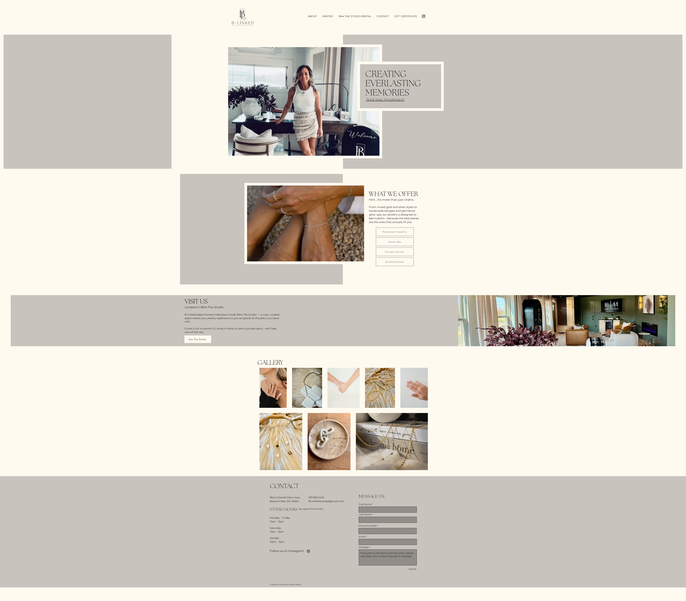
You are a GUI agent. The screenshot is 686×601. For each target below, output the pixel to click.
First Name (365, 504)
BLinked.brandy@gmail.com (326, 501)
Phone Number (368, 526)
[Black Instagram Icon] (423, 16)
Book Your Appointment (385, 100)
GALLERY (270, 362)
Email (362, 536)
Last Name (365, 514)
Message (364, 547)
